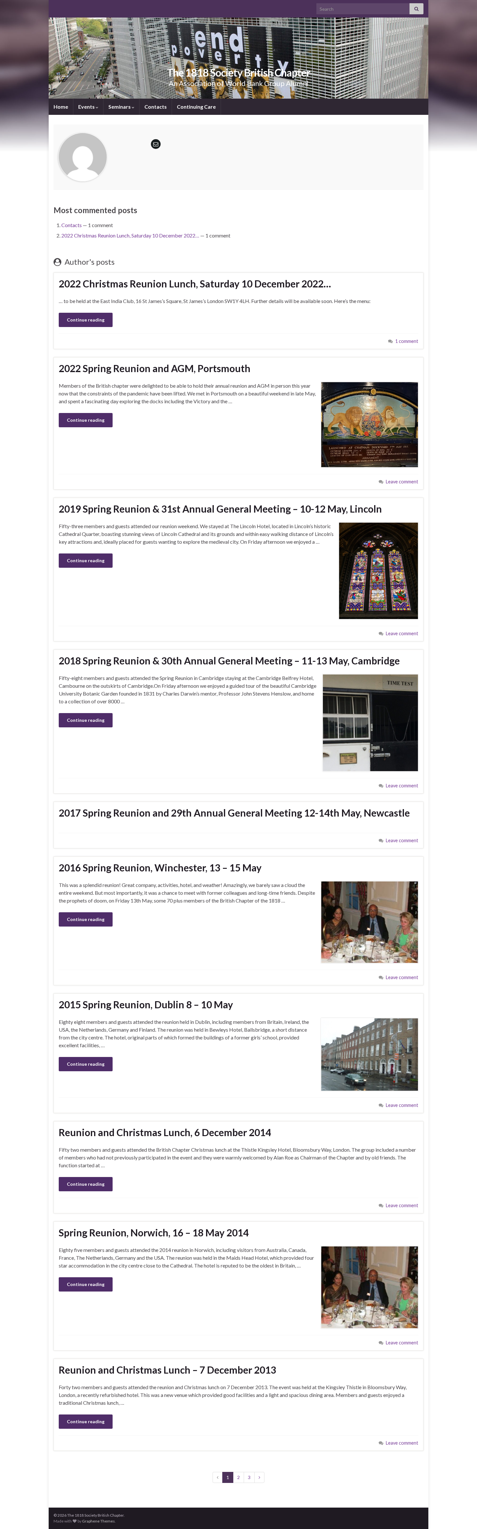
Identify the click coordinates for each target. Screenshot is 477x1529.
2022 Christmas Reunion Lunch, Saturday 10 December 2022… (130, 235)
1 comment (406, 341)
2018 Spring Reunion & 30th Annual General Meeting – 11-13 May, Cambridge (229, 660)
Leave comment (402, 481)
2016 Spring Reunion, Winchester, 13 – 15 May (160, 867)
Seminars (120, 106)
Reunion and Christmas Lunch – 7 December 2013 (167, 1370)
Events (87, 106)
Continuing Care (196, 106)
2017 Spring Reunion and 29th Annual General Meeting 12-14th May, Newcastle (234, 813)
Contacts (155, 106)
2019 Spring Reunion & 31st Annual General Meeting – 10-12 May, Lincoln (220, 509)
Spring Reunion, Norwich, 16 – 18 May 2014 (154, 1232)
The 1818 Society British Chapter (238, 72)
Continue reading (85, 319)
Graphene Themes (98, 1521)
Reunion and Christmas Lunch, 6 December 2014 (165, 1132)
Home (61, 106)
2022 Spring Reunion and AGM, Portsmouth (155, 368)
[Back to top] (462, 1514)
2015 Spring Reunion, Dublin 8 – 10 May (146, 1004)
